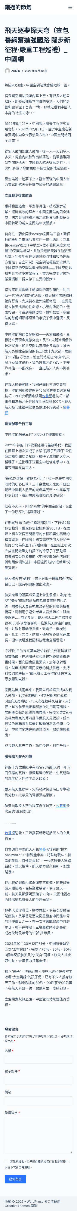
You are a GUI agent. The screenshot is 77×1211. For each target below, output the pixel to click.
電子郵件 (12, 1071)
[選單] (70, 7)
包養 (42, 849)
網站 (8, 1092)
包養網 (47, 396)
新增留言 (12, 1113)
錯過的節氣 (18, 7)
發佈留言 (15, 1179)
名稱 (9, 1051)
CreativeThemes (17, 1206)
